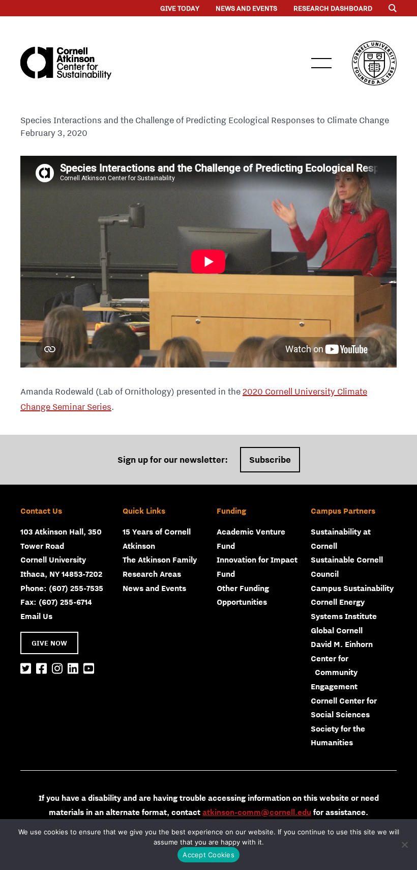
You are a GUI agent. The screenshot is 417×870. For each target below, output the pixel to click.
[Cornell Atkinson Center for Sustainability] (65, 63)
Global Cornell (337, 630)
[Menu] (393, 8)
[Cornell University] (374, 63)
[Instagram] (57, 669)
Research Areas (152, 574)
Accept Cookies (208, 855)
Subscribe (270, 459)
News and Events (246, 8)
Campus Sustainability (352, 588)
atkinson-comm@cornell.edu (256, 812)
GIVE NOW (49, 643)
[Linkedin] (73, 669)
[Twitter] (25, 669)
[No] (404, 844)
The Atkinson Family (160, 559)
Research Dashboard (332, 8)
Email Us (36, 616)
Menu (321, 63)
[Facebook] (41, 669)
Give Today (179, 8)
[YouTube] (88, 669)
